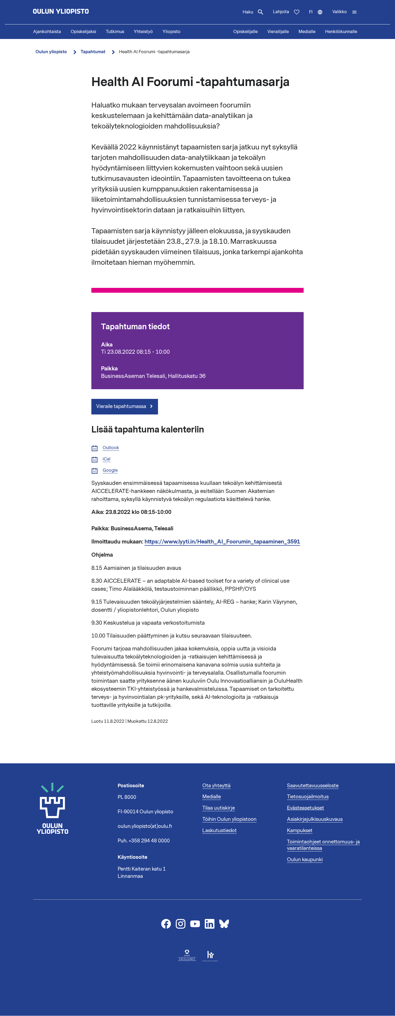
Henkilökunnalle (341, 32)
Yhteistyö (143, 32)
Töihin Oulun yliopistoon (229, 819)
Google (110, 470)
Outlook (111, 448)
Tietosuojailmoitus (308, 796)
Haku (248, 12)
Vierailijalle (278, 32)
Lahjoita (281, 12)
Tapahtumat (93, 52)
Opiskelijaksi (83, 32)
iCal (106, 459)
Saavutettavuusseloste (313, 785)
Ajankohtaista (47, 32)
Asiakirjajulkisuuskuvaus (315, 819)
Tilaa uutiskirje (218, 807)
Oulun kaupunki (305, 859)
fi (318, 16)
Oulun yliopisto (51, 52)
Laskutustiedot (219, 830)
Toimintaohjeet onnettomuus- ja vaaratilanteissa (323, 845)
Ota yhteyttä (216, 785)
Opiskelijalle (245, 32)
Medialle (307, 32)
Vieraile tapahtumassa (121, 406)
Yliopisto (172, 32)
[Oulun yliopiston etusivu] (78, 12)
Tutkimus (115, 32)
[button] (345, 12)
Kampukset (300, 830)
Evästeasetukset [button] (305, 807)
